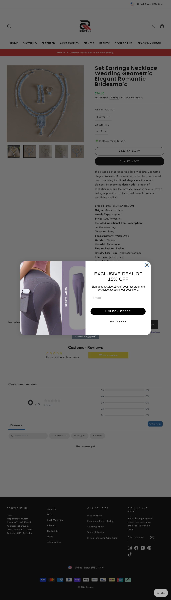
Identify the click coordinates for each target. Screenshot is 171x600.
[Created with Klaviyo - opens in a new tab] (85, 337)
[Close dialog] (147, 265)
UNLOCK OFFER (118, 311)
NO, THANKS (118, 321)
